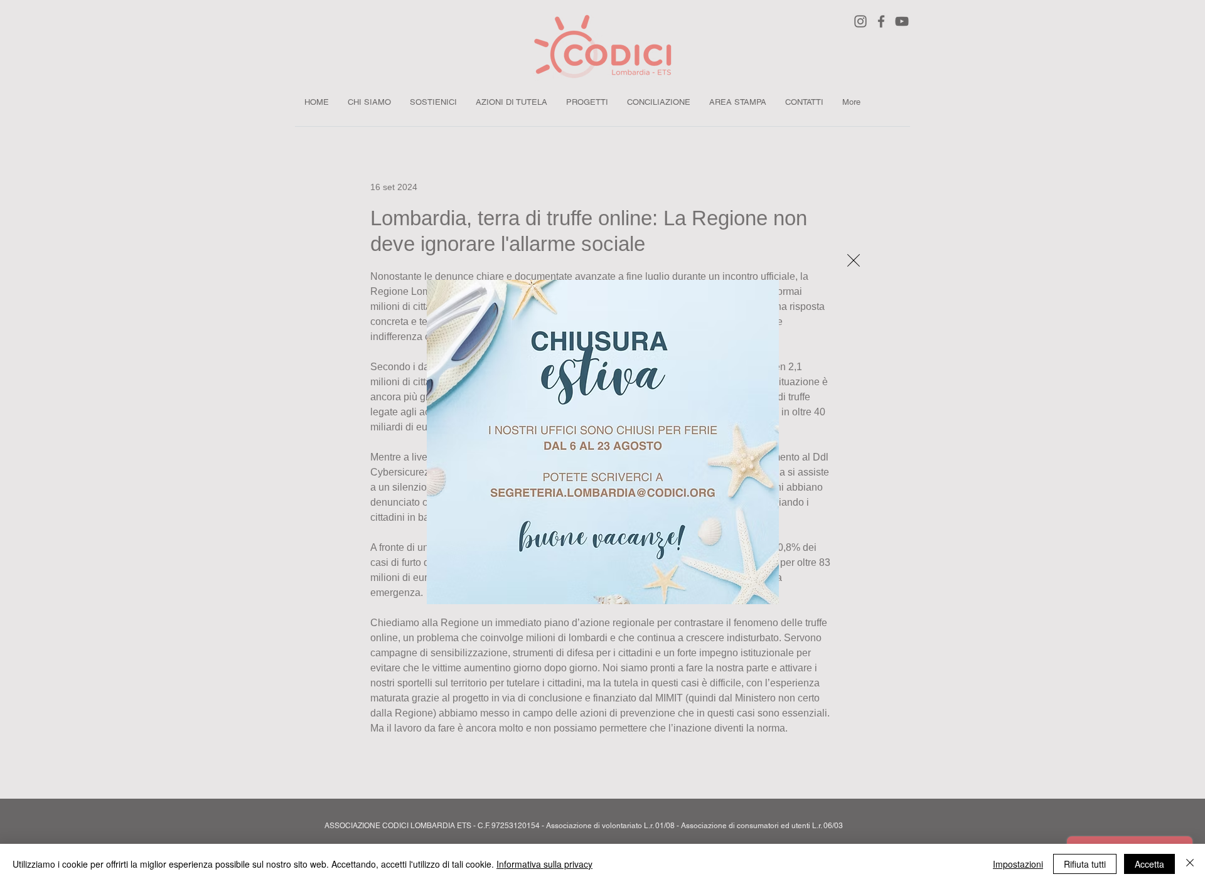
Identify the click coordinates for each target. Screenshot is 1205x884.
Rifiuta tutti (1085, 864)
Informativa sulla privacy (544, 864)
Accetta (1149, 864)
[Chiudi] (1189, 864)
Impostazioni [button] (1018, 864)
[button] (853, 260)
